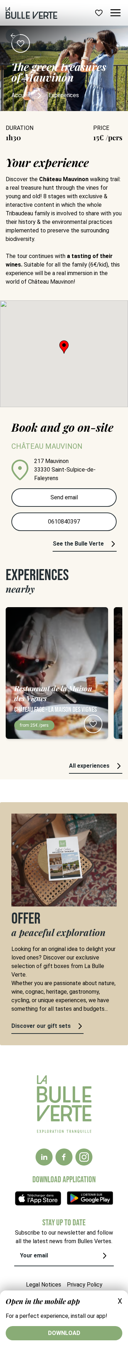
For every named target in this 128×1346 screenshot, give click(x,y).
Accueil (20, 95)
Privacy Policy (84, 1284)
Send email (64, 497)
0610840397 (64, 521)
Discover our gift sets (41, 1025)
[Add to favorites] (20, 43)
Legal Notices (43, 1284)
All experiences (89, 765)
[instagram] (84, 1157)
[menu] (115, 13)
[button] (64, 347)
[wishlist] (99, 13)
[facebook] (64, 1157)
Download (64, 1333)
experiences (63, 95)
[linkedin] (44, 1157)
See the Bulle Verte (78, 543)
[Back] (13, 35)
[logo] (31, 13)
